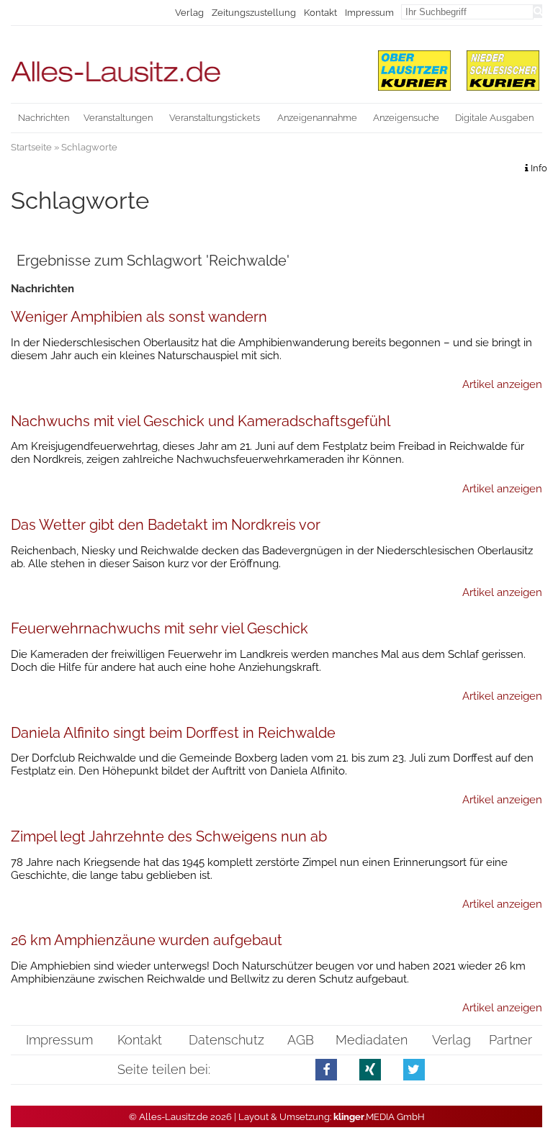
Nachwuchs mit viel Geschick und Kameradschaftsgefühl (200, 421)
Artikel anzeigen (502, 384)
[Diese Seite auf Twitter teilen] (414, 1069)
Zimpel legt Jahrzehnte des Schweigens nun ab (169, 836)
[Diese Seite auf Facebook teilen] (326, 1069)
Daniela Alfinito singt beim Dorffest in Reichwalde (173, 732)
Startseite (31, 147)
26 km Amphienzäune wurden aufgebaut (146, 940)
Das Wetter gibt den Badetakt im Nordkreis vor (165, 524)
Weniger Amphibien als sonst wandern (139, 316)
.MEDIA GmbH (379, 1116)
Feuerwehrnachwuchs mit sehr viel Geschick (159, 628)
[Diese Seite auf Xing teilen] (370, 1069)
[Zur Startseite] (185, 65)
